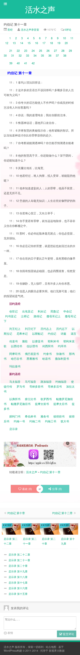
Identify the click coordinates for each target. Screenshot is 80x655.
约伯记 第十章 (16, 513)
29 (71, 51)
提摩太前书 (42, 404)
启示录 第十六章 (18, 588)
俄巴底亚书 (32, 354)
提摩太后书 (60, 404)
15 (29, 43)
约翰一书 (19, 421)
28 (62, 51)
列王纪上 (14, 329)
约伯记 (52, 333)
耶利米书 (53, 341)
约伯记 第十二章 (62, 513)
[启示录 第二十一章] (30, 528)
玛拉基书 (14, 366)
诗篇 (63, 333)
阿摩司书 (14, 354)
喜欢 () (27, 489)
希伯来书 (30, 416)
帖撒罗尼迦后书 (21, 404)
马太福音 (14, 381)
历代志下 (61, 329)
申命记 (68, 311)
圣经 (10, 29)
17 (43, 43)
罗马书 (21, 386)
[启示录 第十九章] (68, 528)
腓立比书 (30, 399)
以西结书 (16, 346)
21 (11, 51)
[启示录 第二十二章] (11, 528)
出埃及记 (27, 311)
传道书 (13, 341)
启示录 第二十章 (18, 566)
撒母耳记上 (53, 316)
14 (21, 43)
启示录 (13, 429)
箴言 (73, 333)
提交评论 (68, 634)
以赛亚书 (37, 341)
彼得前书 (59, 416)
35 (42, 55)
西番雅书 (32, 358)
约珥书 (62, 346)
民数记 (55, 311)
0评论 (68, 29)
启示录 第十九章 (18, 571)
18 (51, 43)
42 (32, 63)
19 (58, 43)
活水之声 (31, 472)
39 (10, 63)
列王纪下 (30, 329)
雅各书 (45, 416)
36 (49, 55)
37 (57, 55)
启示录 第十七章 (18, 582)
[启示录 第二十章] (49, 528)
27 (55, 51)
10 (65, 38)
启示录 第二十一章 (19, 560)
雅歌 (25, 341)
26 (47, 51)
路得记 (38, 316)
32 (20, 55)
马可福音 (30, 381)
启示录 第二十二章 (19, 554)
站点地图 (51, 647)
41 (25, 63)
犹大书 (65, 421)
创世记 (13, 311)
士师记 (24, 316)
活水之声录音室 (30, 29)
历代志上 (46, 329)
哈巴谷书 (16, 358)
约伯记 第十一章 (15, 24)
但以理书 (32, 346)
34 (35, 55)
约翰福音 (61, 381)
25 (41, 51)
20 (65, 43)
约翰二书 (35, 421)
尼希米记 (22, 333)
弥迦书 (60, 354)
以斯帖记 (37, 333)
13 (14, 43)
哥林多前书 (36, 386)
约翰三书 (50, 421)
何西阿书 (47, 346)
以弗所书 (14, 399)
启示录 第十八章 (18, 577)
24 (32, 51)
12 (6, 43)
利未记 (42, 311)
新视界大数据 (57, 650)
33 (28, 55)
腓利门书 (14, 416)
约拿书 (47, 354)
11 (71, 38)
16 (36, 43)
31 (13, 55)
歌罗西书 (46, 399)
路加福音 (46, 381)
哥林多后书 (55, 386)
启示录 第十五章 (18, 594)
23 (25, 51)
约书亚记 (10, 316)
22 (18, 51)
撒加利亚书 (62, 358)
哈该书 (46, 358)
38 (64, 55)
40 (18, 63)
